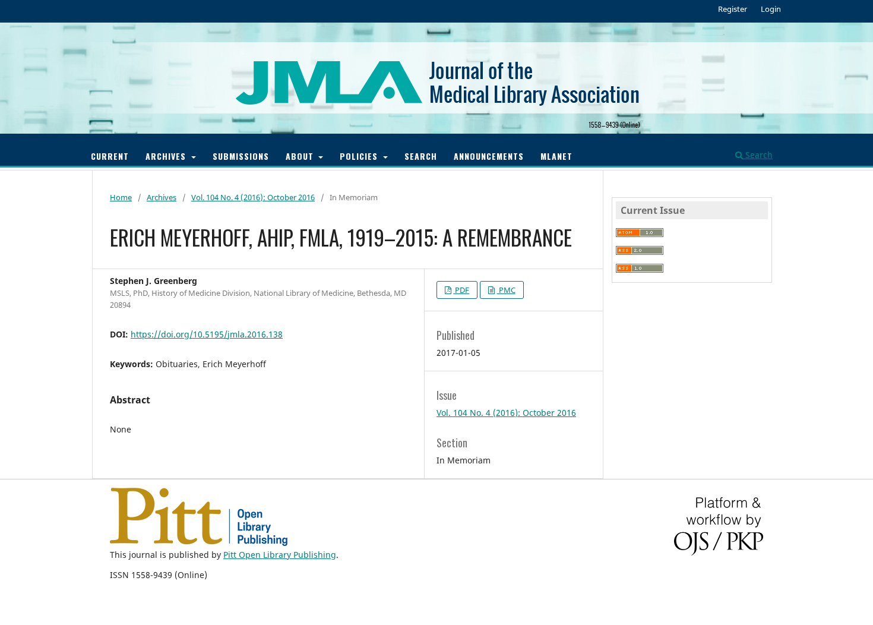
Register (732, 9)
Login (771, 9)
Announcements (489, 156)
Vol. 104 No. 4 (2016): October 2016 (253, 197)
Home (121, 197)
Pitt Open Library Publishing (279, 554)
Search (420, 156)
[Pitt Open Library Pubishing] (198, 542)
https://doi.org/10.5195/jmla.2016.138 (207, 334)
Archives (167, 156)
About (301, 156)
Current (110, 156)
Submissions (241, 156)
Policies (360, 156)
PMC (506, 290)
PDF (461, 290)
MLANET (556, 156)
